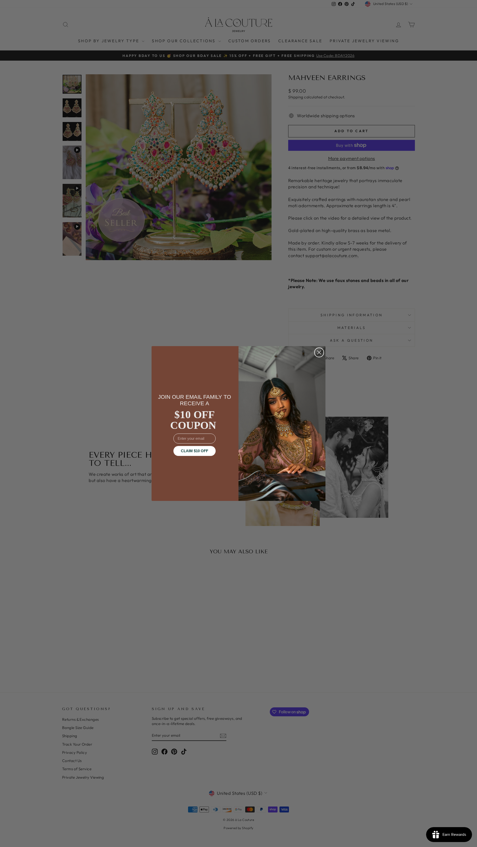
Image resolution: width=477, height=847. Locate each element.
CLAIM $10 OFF (194, 451)
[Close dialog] (319, 352)
